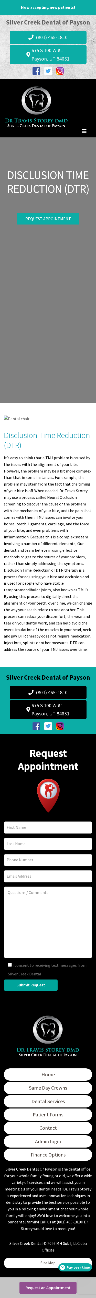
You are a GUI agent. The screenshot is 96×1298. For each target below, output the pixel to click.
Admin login (48, 1141)
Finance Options (48, 1154)
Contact (48, 1128)
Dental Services (48, 1101)
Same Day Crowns (48, 1087)
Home (48, 1074)
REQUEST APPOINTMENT (48, 218)
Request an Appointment (48, 1287)
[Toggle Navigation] (84, 132)
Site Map (48, 1262)
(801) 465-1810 (51, 37)
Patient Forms (48, 1114)
